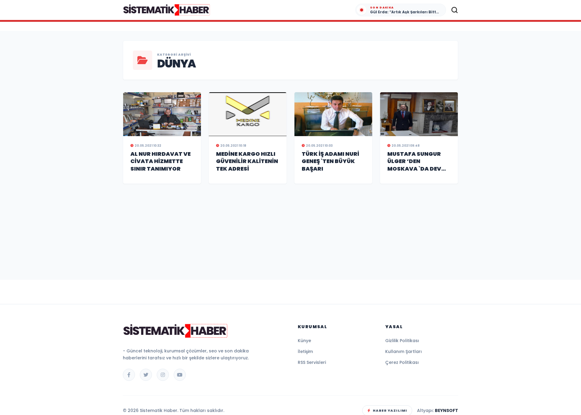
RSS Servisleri (312, 362)
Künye (304, 341)
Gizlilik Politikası (402, 341)
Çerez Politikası (402, 362)
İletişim (305, 351)
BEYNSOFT (446, 410)
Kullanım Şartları (403, 351)
